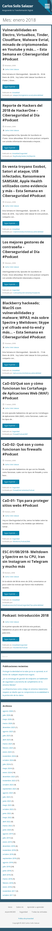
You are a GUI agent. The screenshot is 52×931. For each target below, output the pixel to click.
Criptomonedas (18, 232)
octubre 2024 (8, 760)
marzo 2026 (7, 723)
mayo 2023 (7, 805)
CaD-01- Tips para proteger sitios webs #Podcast (25, 503)
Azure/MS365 (10, 912)
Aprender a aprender (35, 907)
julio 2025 (6, 735)
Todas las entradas (39, 912)
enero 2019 (7, 842)
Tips (31, 605)
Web (28, 541)
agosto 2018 (8, 862)
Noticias (30, 232)
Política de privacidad (25, 918)
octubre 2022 (8, 809)
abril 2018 (6, 875)
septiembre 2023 (9, 789)
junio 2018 (7, 870)
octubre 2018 (8, 854)
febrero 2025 (8, 748)
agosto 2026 (8, 711)
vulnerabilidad (38, 95)
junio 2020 (7, 830)
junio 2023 (7, 801)
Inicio (10, 907)
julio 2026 (6, 715)
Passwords (36, 293)
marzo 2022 (7, 826)
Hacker (23, 156)
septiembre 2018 (9, 858)
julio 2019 (6, 838)
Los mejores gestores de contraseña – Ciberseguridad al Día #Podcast (23, 249)
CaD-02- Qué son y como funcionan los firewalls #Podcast (23, 449)
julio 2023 (6, 797)
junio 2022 (7, 813)
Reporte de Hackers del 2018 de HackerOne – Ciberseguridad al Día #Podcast (22, 112)
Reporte (32, 156)
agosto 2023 (8, 793)
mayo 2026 (7, 719)
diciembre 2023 (9, 776)
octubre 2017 (8, 895)
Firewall (15, 434)
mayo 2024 (7, 768)
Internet (19, 648)
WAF (26, 434)
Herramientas (27, 293)
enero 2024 (7, 772)
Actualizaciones (7, 605)
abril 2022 (6, 821)
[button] (48, 4)
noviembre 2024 (9, 756)
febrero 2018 (8, 883)
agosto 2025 (8, 731)
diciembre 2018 (9, 846)
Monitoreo (17, 541)
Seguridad (23, 153)
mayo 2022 (7, 817)
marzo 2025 (7, 744)
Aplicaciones (17, 373)
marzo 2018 (7, 879)
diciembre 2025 (9, 727)
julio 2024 (6, 764)
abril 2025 (6, 740)
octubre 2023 (8, 784)
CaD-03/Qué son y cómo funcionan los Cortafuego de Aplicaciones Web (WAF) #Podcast (25, 390)
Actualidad (16, 93)
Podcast (21, 434)
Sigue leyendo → (11, 87)
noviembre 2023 (9, 780)
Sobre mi (19, 907)
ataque (15, 95)
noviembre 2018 (9, 850)
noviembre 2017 (9, 891)
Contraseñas (17, 293)
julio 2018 (6, 866)
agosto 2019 (8, 834)
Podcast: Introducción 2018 (25, 615)
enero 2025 (7, 752)
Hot (19, 95)
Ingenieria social (27, 95)
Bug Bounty (17, 156)
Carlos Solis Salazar (17, 5)
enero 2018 (7, 887)
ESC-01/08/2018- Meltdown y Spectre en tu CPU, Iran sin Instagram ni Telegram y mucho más (25, 559)
